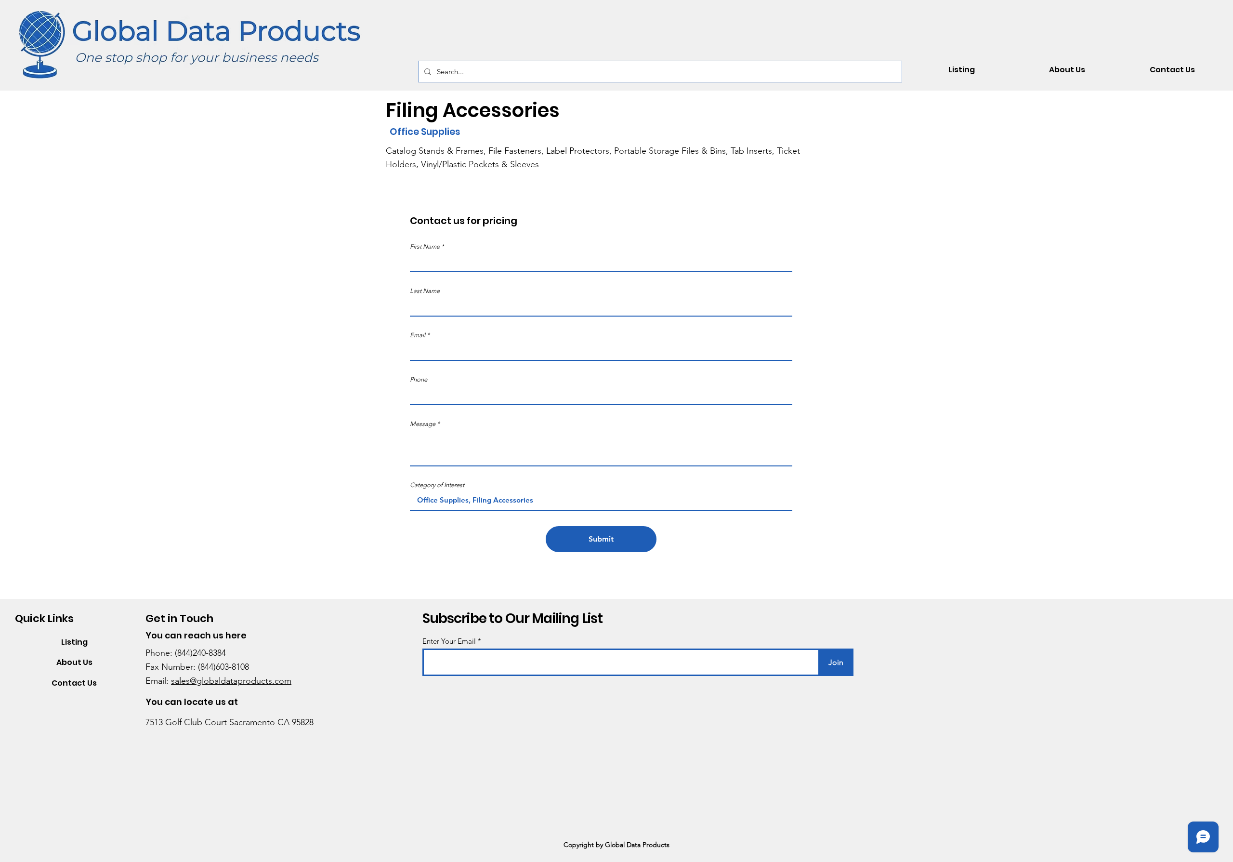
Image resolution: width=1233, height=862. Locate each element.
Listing (74, 642)
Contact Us (74, 683)
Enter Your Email (449, 641)
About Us (74, 662)
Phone (418, 379)
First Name (425, 246)
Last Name (425, 291)
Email (417, 335)
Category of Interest (437, 485)
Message (422, 424)
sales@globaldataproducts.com (231, 681)
